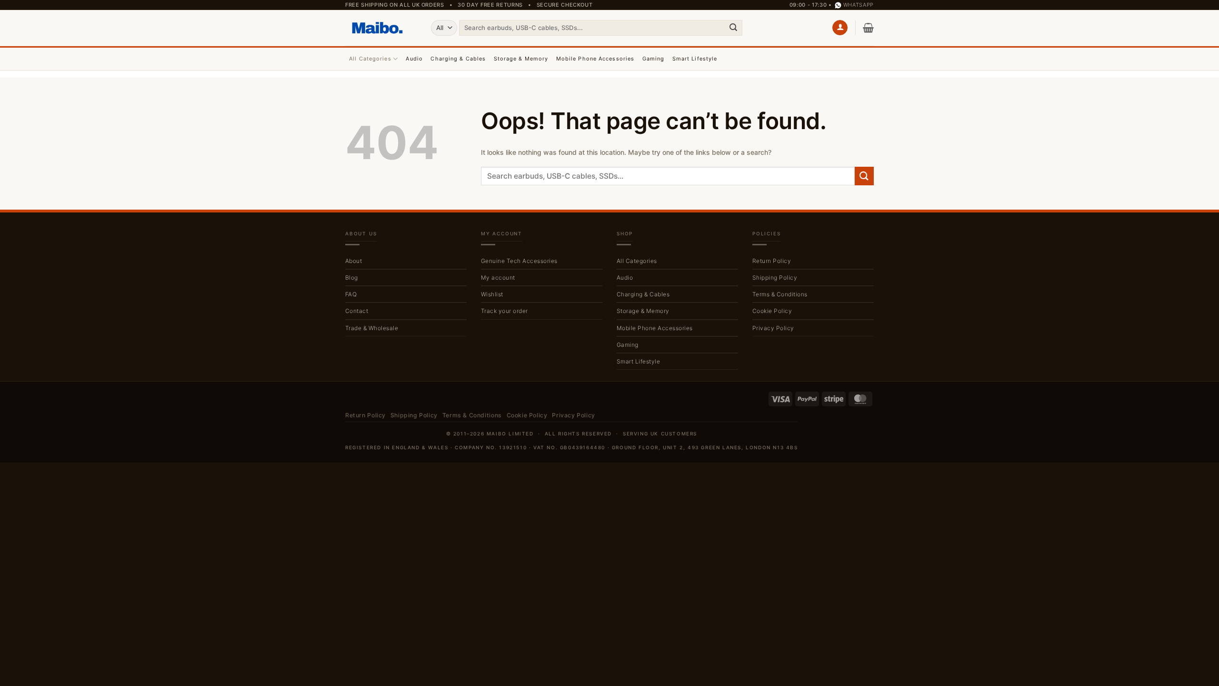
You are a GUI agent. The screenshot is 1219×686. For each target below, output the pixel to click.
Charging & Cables (458, 58)
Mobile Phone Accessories (595, 58)
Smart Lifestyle (695, 58)
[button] (840, 28)
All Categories (370, 58)
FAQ (351, 294)
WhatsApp (858, 4)
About (353, 260)
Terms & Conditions (780, 294)
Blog (351, 277)
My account (498, 277)
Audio (414, 58)
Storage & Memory (521, 58)
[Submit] (733, 28)
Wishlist (492, 294)
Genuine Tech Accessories (519, 260)
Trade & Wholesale (371, 328)
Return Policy (771, 260)
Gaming (653, 58)
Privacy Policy (773, 328)
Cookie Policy (772, 310)
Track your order (504, 310)
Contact (356, 310)
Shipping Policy (774, 277)
